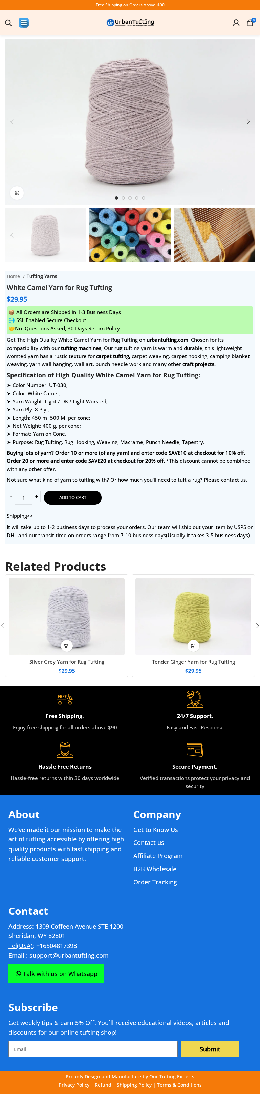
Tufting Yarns (42, 276)
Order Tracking (155, 882)
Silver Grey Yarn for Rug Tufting (66, 661)
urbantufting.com (167, 339)
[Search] (8, 22)
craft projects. (199, 364)
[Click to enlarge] (17, 193)
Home (14, 276)
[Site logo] (130, 22)
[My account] (236, 22)
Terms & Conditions (179, 1084)
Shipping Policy (134, 1084)
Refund (103, 1084)
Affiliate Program (158, 856)
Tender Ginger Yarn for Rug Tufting (193, 661)
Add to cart (72, 497)
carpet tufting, (113, 356)
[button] (67, 646)
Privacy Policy (74, 1084)
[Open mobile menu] (23, 22)
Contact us (148, 842)
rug (118, 347)
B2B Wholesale (154, 869)
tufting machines (81, 347)
